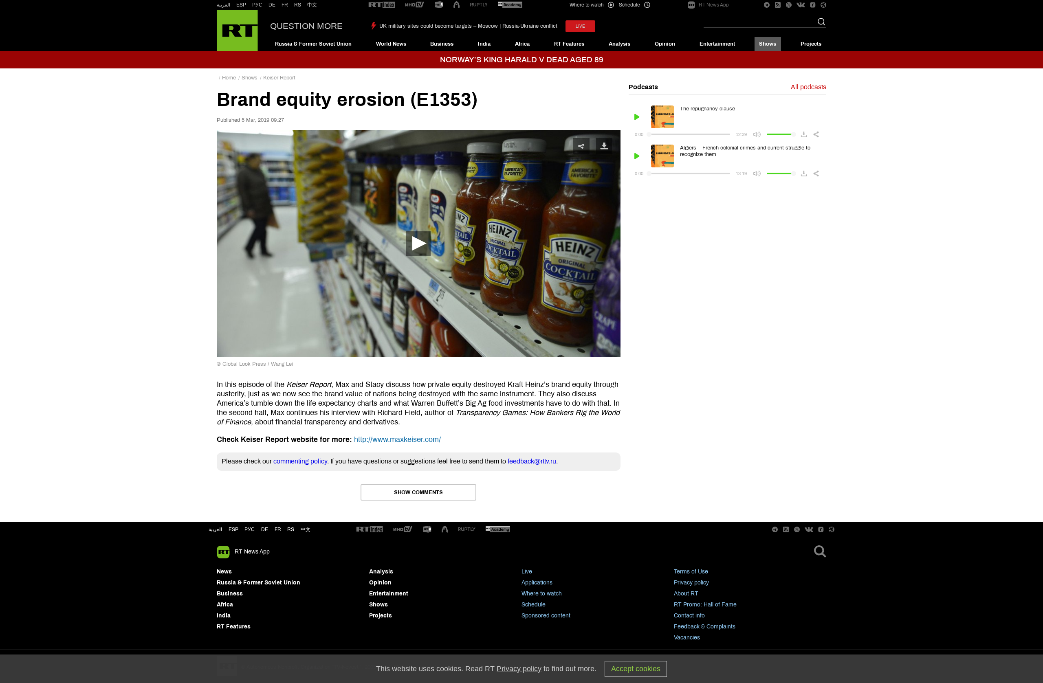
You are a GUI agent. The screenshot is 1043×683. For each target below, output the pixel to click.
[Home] (237, 30)
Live (527, 572)
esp (233, 529)
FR (285, 5)
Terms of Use (691, 572)
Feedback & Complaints (704, 627)
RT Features (569, 44)
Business (441, 44)
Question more (306, 26)
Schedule (534, 605)
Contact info (689, 616)
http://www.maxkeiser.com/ (397, 439)
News (224, 572)
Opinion (665, 44)
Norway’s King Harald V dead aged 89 (521, 59)
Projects (811, 44)
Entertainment (717, 44)
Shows (767, 44)
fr (278, 529)
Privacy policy (691, 583)
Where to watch (542, 594)
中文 (312, 5)
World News (391, 44)
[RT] (381, 5)
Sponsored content (546, 616)
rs (290, 529)
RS (297, 5)
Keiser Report (279, 78)
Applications (537, 583)
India (484, 44)
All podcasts (808, 86)
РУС (257, 5)
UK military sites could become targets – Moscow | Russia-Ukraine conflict (468, 26)
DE (271, 5)
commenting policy (300, 461)
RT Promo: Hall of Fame (705, 605)
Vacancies (687, 638)
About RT (686, 594)
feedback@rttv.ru (532, 461)
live (580, 26)
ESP (241, 5)
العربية (223, 5)
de (264, 529)
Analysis (619, 44)
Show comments (418, 492)
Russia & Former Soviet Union (313, 44)
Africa (522, 44)
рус (249, 529)
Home (229, 78)
